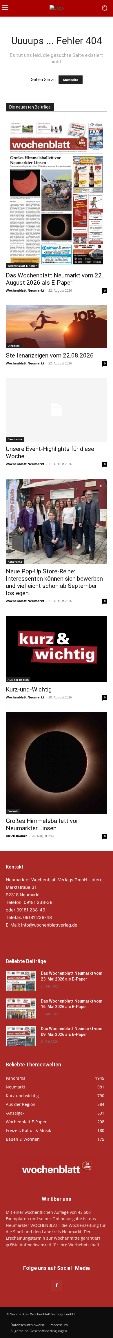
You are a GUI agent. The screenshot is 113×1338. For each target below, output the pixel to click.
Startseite (70, 80)
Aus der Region (18, 680)
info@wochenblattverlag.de (49, 925)
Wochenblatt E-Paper (22, 265)
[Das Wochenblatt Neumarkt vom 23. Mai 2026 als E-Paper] (21, 981)
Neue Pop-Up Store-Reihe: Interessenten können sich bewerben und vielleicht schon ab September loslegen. (54, 582)
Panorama (15, 439)
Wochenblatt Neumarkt (25, 290)
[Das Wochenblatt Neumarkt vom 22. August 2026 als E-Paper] (56, 193)
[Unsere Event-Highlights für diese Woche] (56, 410)
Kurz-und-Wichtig (29, 689)
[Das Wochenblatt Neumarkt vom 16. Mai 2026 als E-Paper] (21, 1008)
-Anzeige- (14, 346)
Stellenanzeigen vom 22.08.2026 (50, 355)
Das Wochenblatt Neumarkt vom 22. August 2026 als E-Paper (54, 279)
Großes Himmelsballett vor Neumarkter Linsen (42, 824)
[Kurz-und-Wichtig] (56, 649)
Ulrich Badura (17, 836)
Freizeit (13, 811)
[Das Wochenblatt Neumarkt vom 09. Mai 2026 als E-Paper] (21, 1036)
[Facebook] (56, 1285)
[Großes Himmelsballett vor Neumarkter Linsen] (56, 763)
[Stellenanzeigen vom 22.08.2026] (56, 327)
